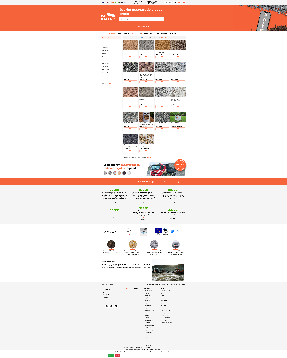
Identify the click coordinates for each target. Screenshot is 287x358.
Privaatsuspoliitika (173, 284)
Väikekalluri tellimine (165, 295)
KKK (170, 33)
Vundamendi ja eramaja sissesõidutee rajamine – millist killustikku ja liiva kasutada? (143, 349)
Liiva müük (163, 307)
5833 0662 (154, 3)
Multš (147, 293)
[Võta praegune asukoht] (162, 19)
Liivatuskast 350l (149, 330)
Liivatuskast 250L (149, 329)
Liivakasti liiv (148, 313)
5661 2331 (155, 1)
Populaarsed (105, 37)
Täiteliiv (148, 318)
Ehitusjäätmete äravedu (166, 313)
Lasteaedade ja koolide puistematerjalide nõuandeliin (172, 324)
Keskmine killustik (150, 310)
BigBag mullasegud (150, 297)
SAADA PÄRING (148, 33)
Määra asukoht (164, 37)
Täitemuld (148, 292)
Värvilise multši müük (165, 310)
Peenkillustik (148, 308)
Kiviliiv (147, 307)
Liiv (103, 41)
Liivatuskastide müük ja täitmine (167, 322)
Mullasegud (105, 76)
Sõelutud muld (149, 290)
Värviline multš (106, 69)
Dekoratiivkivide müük (165, 300)
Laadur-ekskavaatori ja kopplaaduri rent (169, 292)
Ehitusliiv (148, 315)
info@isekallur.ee (139, 3)
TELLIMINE (112, 33)
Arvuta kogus (108, 83)
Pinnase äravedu (164, 312)
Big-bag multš (105, 63)
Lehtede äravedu (164, 315)
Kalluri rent (163, 297)
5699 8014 (155, 2)
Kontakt (184, 284)
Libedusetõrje (105, 79)
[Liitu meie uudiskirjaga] (178, 182)
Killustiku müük (164, 303)
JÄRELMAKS (164, 33)
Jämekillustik (148, 312)
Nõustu (110, 355)
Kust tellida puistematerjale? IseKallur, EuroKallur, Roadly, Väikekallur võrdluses (142, 345)
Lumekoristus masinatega (166, 318)
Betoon (104, 53)
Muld (103, 44)
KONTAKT (156, 33)
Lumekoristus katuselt (165, 317)
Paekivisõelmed (149, 305)
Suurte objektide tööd (165, 290)
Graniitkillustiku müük (165, 302)
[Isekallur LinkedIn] (175, 2)
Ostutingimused (165, 284)
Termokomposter (150, 325)
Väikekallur (163, 293)
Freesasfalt (105, 47)
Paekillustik (105, 50)
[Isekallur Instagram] (170, 2)
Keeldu (117, 355)
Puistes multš (105, 66)
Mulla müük (163, 305)
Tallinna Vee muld (150, 320)
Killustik (147, 303)
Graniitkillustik (106, 57)
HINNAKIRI (120, 33)
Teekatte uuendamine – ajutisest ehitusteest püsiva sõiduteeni (138, 347)
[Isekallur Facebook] (166, 2)
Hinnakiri (179, 284)
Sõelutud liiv (148, 317)
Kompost (148, 322)
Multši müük (163, 308)
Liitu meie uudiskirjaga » (146, 181)
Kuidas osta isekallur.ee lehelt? (153, 284)
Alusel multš (105, 72)
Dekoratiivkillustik (106, 60)
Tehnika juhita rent (165, 298)
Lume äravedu (164, 320)
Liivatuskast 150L (149, 327)
